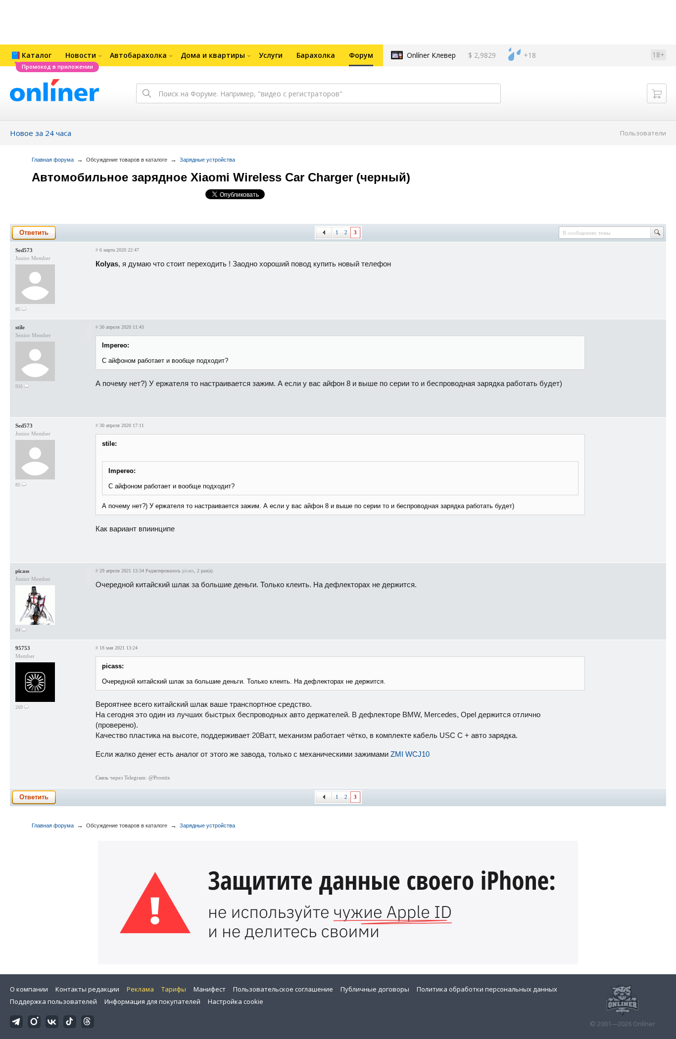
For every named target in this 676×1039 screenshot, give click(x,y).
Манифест (209, 989)
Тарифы (173, 989)
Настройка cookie (235, 1001)
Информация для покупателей (152, 1001)
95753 (22, 648)
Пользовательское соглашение (283, 989)
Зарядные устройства (207, 160)
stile (20, 327)
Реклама (140, 989)
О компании (29, 989)
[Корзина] (657, 93)
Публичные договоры (374, 989)
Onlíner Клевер (431, 55)
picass (22, 571)
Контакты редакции (87, 989)
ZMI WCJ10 (410, 754)
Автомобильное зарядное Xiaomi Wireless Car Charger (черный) (221, 177)
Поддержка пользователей (53, 1001)
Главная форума (53, 160)
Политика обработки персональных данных (487, 989)
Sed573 (24, 250)
